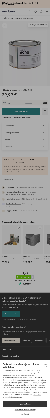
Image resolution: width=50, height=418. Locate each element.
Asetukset (25, 414)
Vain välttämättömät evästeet (25, 410)
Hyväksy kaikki (25, 404)
